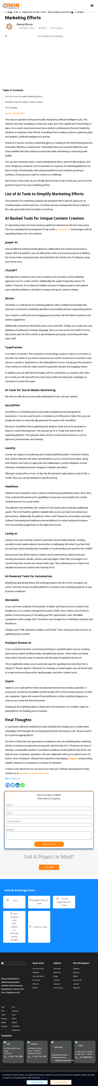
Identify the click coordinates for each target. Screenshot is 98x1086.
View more (44, 1078)
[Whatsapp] (22, 785)
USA (8, 1044)
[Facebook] (7, 785)
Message (10, 829)
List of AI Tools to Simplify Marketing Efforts (23, 96)
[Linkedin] (17, 785)
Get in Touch (49, 844)
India (80, 1045)
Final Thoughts (11, 107)
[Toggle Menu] (93, 6)
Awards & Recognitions (14, 113)
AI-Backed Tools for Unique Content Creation (24, 102)
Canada (33, 1044)
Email (9, 813)
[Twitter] (12, 785)
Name (9, 805)
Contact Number (14, 821)
